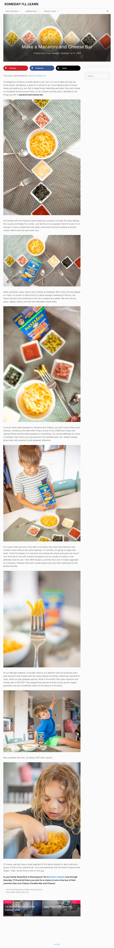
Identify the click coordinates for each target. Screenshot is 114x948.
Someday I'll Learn (21, 4)
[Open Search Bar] (107, 11)
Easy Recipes (12, 11)
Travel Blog (50, 11)
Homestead (31, 11)
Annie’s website (57, 877)
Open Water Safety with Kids (17, 892)
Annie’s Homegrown (37, 75)
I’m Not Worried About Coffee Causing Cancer (24, 890)
